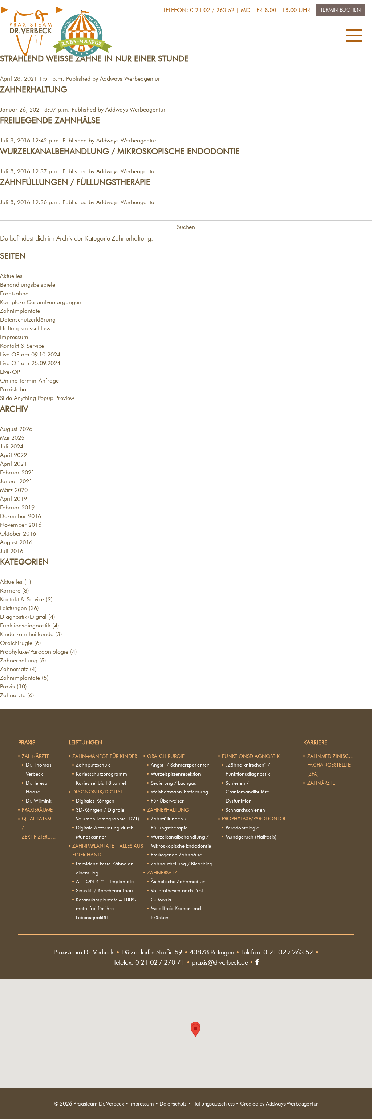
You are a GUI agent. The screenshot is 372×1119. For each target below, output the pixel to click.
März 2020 (14, 489)
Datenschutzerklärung (28, 319)
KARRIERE (315, 742)
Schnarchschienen (245, 810)
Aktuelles (11, 275)
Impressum (14, 337)
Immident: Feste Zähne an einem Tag (105, 868)
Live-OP (10, 371)
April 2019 (13, 498)
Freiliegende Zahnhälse (50, 120)
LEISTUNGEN (85, 742)
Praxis (7, 686)
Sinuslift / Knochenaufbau (104, 890)
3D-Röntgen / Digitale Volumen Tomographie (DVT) (107, 814)
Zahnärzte (12, 695)
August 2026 (16, 428)
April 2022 (13, 455)
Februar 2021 (17, 472)
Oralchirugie (16, 642)
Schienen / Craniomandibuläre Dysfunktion (247, 792)
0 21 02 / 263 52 (212, 10)
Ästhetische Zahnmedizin (178, 881)
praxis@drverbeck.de (220, 962)
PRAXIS (26, 742)
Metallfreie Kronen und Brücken (176, 912)
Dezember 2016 (20, 516)
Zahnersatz (14, 669)
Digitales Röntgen (95, 801)
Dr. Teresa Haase (37, 787)
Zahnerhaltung (33, 89)
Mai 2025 (12, 437)
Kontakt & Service (22, 345)
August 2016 (16, 542)
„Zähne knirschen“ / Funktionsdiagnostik (248, 769)
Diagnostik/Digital (23, 616)
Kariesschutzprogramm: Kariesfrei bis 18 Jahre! (102, 778)
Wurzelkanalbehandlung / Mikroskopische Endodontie (120, 151)
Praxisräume (37, 810)
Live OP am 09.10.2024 (30, 354)
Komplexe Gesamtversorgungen (40, 302)
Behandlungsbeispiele (27, 284)
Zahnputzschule (93, 765)
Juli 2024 (11, 446)
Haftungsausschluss (25, 328)
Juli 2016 (11, 551)
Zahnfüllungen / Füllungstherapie (75, 182)
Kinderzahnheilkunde (26, 634)
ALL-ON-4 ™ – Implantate (105, 881)
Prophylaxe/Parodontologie (34, 651)
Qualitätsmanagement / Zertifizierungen (40, 827)
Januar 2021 (16, 481)
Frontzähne (14, 293)
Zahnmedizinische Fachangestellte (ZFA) (330, 765)
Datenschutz (172, 1103)
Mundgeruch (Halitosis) (251, 837)
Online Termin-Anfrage (29, 380)
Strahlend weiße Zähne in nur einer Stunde (94, 58)
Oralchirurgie (166, 756)
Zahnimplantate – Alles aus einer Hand (107, 850)
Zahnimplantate (20, 310)
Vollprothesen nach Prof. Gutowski (177, 895)
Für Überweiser (167, 801)
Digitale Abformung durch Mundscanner (105, 832)
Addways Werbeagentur (130, 78)
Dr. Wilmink (39, 801)
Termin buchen (340, 9)
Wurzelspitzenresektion (176, 774)
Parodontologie (242, 828)
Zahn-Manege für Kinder (104, 756)
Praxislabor (14, 389)
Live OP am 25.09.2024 (30, 363)
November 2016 (20, 524)
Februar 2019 (17, 507)
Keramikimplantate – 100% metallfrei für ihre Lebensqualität (106, 908)
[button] (354, 37)
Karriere (10, 590)
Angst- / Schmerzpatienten (180, 765)
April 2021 (13, 463)
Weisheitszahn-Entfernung (179, 792)
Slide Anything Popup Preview (37, 398)
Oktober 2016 (18, 533)
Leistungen (13, 608)
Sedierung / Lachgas (173, 783)
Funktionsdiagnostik (25, 625)
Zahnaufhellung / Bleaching (182, 863)
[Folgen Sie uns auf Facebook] (257, 962)
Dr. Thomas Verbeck (39, 769)
